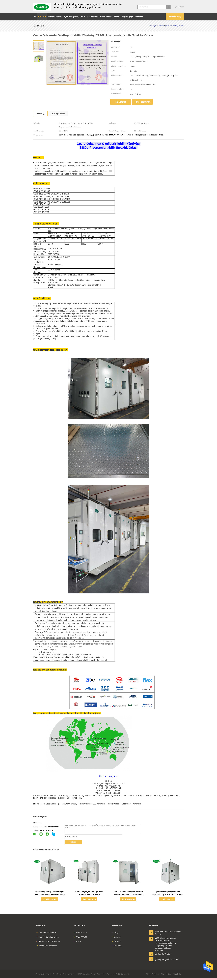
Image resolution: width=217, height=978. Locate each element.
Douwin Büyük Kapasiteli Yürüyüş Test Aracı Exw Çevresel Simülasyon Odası (49, 894)
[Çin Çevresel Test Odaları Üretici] (42, 6)
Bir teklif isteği (175, 16)
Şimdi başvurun (142, 101)
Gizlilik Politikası (152, 974)
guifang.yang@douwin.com (163, 959)
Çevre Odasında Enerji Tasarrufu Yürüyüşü (58, 804)
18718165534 (53, 826)
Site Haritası (166, 974)
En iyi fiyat (120, 101)
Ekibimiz (117, 945)
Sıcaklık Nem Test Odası (49, 937)
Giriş (116, 932)
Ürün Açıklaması (58, 114)
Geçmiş (117, 937)
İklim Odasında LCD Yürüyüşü (92, 804)
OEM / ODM (81, 937)
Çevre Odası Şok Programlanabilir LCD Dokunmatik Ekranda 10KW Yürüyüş (128, 894)
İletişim (73, 842)
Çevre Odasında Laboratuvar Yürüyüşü (124, 804)
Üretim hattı (81, 932)
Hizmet (117, 941)
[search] (168, 7)
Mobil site (177, 974)
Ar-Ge (78, 941)
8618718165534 (46, 830)
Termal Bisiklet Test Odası (49, 941)
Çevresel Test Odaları (48, 932)
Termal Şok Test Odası (48, 945)
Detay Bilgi (40, 114)
